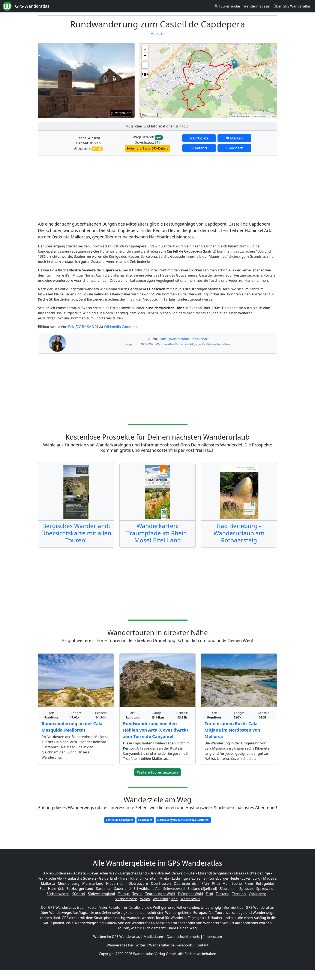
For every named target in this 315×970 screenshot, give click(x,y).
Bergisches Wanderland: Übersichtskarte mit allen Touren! (76, 533)
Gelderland (108, 878)
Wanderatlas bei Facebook (170, 945)
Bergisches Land (133, 873)
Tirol (209, 893)
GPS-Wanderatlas (32, 6)
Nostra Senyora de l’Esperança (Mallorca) (183, 820)
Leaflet (231, 116)
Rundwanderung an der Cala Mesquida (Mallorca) (72, 727)
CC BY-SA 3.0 (87, 326)
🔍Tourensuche (227, 6)
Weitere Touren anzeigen (157, 772)
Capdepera (145, 820)
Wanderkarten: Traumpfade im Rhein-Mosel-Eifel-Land (157, 533)
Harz (124, 878)
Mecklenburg (69, 883)
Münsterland (92, 883)
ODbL (272, 116)
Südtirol (78, 893)
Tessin (137, 893)
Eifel (191, 873)
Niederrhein (116, 883)
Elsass (239, 873)
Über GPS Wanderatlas (292, 6)
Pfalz (205, 883)
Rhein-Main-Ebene (227, 883)
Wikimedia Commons (121, 326)
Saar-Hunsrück (52, 888)
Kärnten (151, 878)
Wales (145, 899)
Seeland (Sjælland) (202, 888)
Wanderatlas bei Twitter (126, 945)
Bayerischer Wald (103, 873)
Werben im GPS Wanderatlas (116, 936)
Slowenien (228, 888)
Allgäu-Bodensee (56, 873)
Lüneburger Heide (224, 878)
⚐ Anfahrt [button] (199, 148)
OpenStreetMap (259, 116)
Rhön (248, 883)
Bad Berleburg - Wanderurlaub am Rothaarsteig (238, 533)
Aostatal (80, 873)
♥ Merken (234, 138)
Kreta (164, 878)
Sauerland (122, 888)
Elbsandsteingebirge (214, 873)
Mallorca (157, 33)
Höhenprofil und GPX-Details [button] (147, 148)
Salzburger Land (80, 888)
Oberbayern (138, 883)
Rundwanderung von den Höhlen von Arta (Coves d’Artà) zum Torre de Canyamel (155, 730)
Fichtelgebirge (258, 873)
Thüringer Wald (190, 893)
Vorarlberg (257, 893)
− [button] (145, 55)
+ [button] (145, 49)
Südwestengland (101, 893)
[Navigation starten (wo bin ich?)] (145, 74)
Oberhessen (161, 883)
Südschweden (58, 893)
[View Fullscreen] (145, 65)
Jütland (136, 878)
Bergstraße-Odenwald (168, 873)
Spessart (246, 888)
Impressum (212, 936)
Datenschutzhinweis (183, 936)
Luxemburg (251, 878)
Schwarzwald (174, 888)
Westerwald (190, 899)
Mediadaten (153, 936)
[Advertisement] (157, 189)
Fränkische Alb (50, 878)
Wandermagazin (256, 6)
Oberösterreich (186, 883)
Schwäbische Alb (147, 888)
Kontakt (202, 945)
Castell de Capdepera (119, 820)
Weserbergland (165, 899)
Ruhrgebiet (265, 883)
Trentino (239, 893)
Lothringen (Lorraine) (189, 878)
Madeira (270, 878)
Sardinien (103, 888)
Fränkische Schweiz (80, 878)
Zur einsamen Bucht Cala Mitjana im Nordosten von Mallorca (232, 730)
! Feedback (234, 148)
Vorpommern (126, 899)
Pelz (71, 326)
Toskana (222, 893)
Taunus (124, 893)
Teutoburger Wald (160, 893)
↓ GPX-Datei (199, 138)
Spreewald (264, 888)
